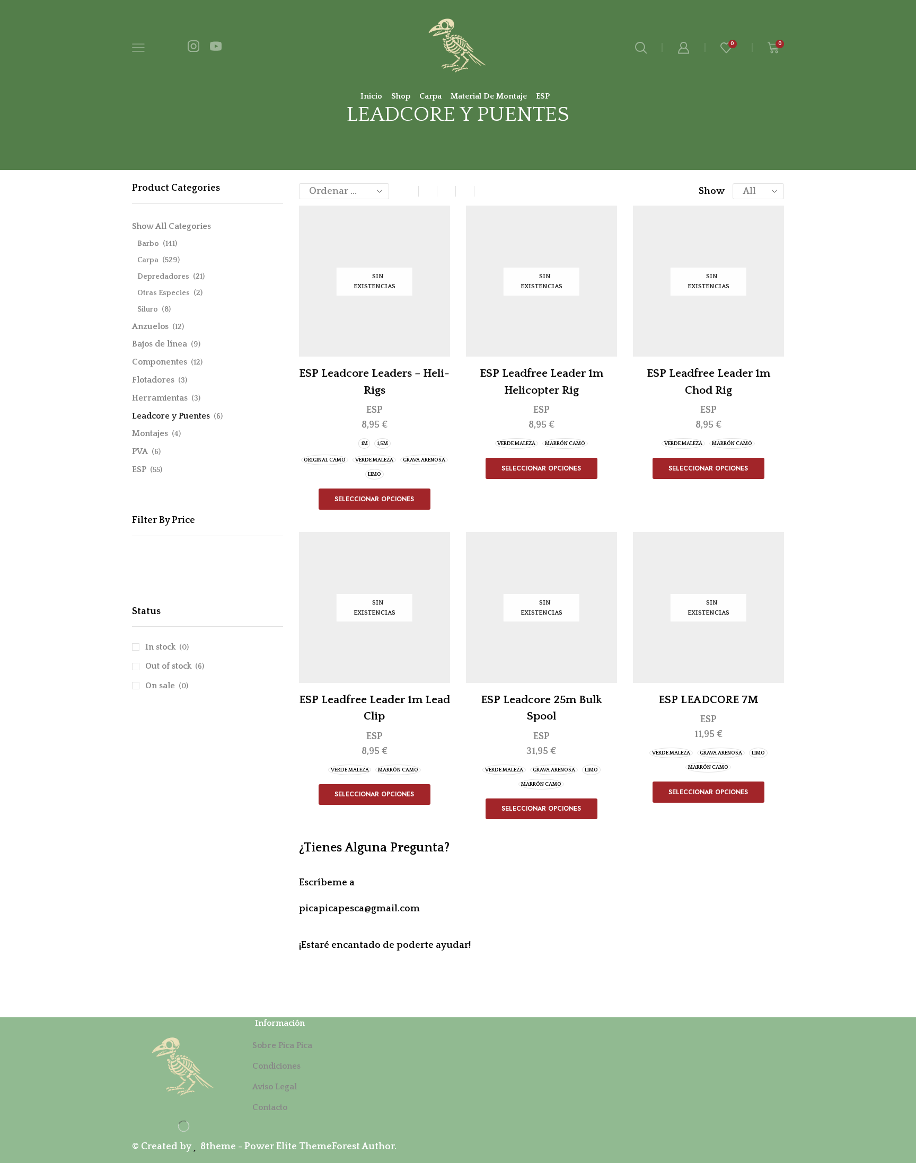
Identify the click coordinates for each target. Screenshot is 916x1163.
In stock (167, 647)
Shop (400, 96)
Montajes (150, 433)
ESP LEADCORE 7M (708, 700)
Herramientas (160, 398)
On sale (166, 685)
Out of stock (174, 666)
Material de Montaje (489, 96)
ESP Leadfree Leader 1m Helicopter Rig (541, 381)
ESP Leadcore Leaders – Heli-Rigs (374, 381)
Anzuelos (150, 326)
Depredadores (163, 276)
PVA (140, 451)
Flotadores (153, 380)
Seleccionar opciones (374, 498)
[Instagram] (193, 47)
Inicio (371, 96)
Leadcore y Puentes (171, 416)
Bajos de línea (159, 344)
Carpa (430, 96)
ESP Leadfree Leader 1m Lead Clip (374, 708)
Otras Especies (163, 293)
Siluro (147, 309)
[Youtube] (216, 47)
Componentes (159, 362)
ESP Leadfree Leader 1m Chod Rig (708, 381)
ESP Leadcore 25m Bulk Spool (541, 708)
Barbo (148, 243)
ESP (543, 96)
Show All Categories (171, 226)
